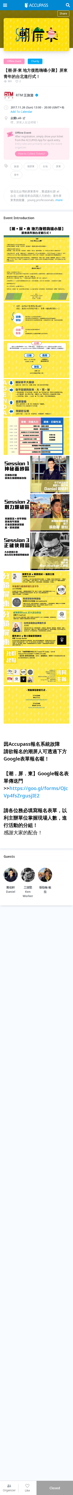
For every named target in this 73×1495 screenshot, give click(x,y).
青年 (16, 174)
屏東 (58, 166)
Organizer (9, 1490)
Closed (54, 1488)
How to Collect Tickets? (31, 153)
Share (63, 13)
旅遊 (16, 166)
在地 (45, 166)
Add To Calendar (21, 112)
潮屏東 (30, 166)
